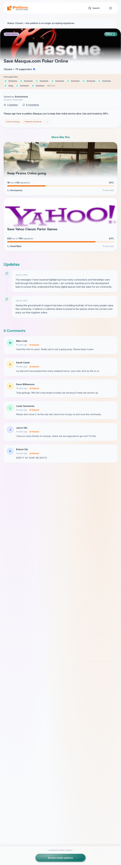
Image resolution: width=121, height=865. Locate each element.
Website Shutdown (33, 122)
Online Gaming (12, 122)
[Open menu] (110, 8)
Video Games (11, 34)
